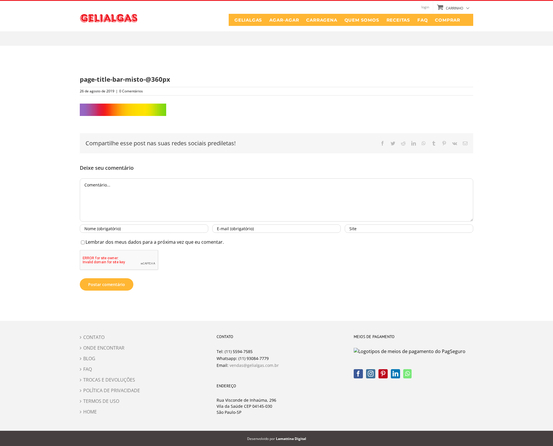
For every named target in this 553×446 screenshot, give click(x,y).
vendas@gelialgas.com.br (254, 365)
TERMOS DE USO (101, 401)
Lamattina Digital (291, 438)
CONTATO (94, 337)
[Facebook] (358, 373)
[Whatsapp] (407, 373)
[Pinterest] (383, 373)
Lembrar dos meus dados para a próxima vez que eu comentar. (155, 242)
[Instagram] (370, 373)
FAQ (87, 369)
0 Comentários (131, 91)
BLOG (89, 358)
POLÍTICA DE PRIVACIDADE (111, 390)
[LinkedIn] (395, 373)
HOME (90, 412)
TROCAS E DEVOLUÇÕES (109, 380)
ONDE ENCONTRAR (103, 348)
